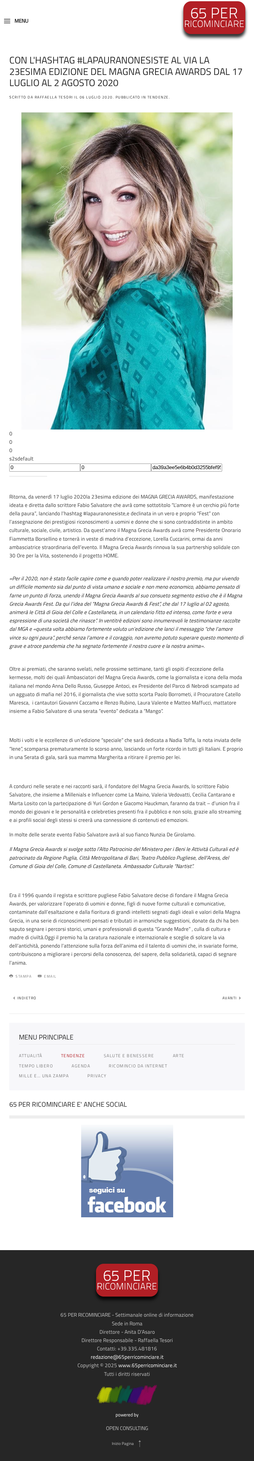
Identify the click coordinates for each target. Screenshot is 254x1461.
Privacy (97, 1075)
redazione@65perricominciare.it (127, 1357)
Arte (179, 1055)
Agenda (81, 1065)
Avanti (230, 998)
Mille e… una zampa (44, 1075)
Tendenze (73, 1055)
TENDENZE (158, 97)
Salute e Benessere (129, 1055)
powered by (127, 1414)
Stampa (23, 976)
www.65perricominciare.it (147, 1365)
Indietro (26, 998)
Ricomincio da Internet (138, 1065)
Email (50, 976)
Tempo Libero (36, 1065)
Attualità (30, 1055)
